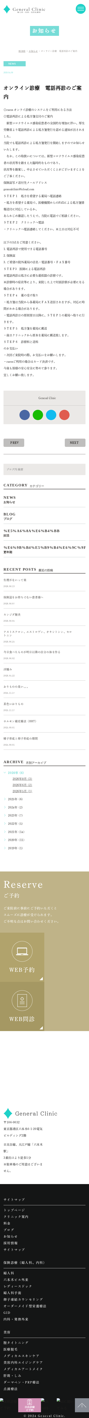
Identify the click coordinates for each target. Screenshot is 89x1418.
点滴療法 (11, 1388)
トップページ (14, 1210)
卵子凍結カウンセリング (23, 1299)
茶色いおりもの (14, 704)
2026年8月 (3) (22, 778)
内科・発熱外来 (16, 1319)
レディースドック (18, 1286)
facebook (24, 415)
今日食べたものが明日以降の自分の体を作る (32, 652)
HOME (22, 51)
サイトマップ (14, 1249)
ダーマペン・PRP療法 (22, 1382)
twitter (51, 415)
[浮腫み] (80, 673)
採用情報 (11, 1243)
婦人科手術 (13, 1292)
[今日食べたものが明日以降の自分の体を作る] (80, 655)
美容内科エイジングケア (23, 1362)
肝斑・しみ (13, 1375)
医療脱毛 (11, 1349)
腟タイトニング (16, 1342)
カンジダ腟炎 (12, 614)
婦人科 (9, 1273)
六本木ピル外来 (16, 1279)
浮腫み (8, 669)
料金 (7, 1223)
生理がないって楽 (15, 580)
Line (38, 415)
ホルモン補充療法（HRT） (21, 721)
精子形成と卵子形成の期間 (21, 738)
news (12, 63)
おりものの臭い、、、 (17, 686)
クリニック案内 (16, 1216)
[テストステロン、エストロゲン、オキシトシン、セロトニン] (80, 635)
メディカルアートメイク (23, 1369)
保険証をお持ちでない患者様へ (23, 597)
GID (7, 1312)
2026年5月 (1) (22, 791)
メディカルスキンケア (22, 1355)
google (64, 415)
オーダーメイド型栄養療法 (25, 1306)
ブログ (9, 1229)
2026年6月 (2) (22, 785)
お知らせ (33, 51)
